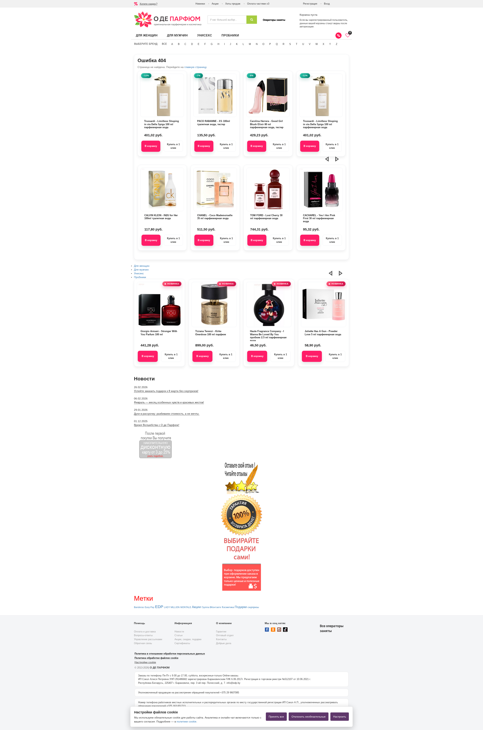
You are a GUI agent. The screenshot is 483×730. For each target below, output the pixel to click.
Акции (215, 3)
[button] (329, 160)
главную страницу (195, 67)
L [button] (243, 44)
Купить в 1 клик (173, 146)
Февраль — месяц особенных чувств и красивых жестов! (169, 402)
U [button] (303, 44)
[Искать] (251, 19)
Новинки (200, 3)
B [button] (179, 44)
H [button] (218, 44)
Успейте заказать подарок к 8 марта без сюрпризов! (166, 390)
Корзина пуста (308, 14)
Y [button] (330, 44)
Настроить (339, 716)
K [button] (237, 44)
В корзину (151, 146)
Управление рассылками (148, 639)
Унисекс (204, 35)
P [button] (270, 44)
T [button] (296, 44)
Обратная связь (143, 643)
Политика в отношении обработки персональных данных (170, 653)
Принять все (276, 716)
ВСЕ (164, 43)
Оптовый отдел (225, 635)
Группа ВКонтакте (211, 607)
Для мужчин (177, 35)
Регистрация (310, 3)
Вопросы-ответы (143, 635)
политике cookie (186, 721)
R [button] (283, 44)
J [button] (230, 44)
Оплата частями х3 (258, 3)
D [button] (192, 44)
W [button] (316, 44)
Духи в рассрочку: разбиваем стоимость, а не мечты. (166, 413)
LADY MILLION (172, 607)
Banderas (139, 607)
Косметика (228, 607)
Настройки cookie (145, 662)
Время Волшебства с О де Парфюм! (156, 424)
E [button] (198, 44)
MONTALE (185, 607)
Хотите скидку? (148, 3)
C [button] (185, 44)
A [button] (172, 44)
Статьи (178, 635)
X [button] (323, 44)
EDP (159, 606)
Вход (327, 3)
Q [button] (277, 44)
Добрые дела (223, 643)
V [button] (310, 44)
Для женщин (147, 35)
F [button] (205, 44)
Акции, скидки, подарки (188, 639)
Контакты (221, 639)
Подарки (241, 607)
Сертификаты (182, 643)
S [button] (290, 44)
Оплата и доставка (145, 631)
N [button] (257, 44)
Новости (179, 631)
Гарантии (221, 631)
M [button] (250, 44)
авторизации (307, 26)
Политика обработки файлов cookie (156, 658)
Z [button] (336, 44)
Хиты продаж (232, 3)
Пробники (230, 35)
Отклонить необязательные (308, 716)
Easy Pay (149, 607)
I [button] (224, 44)
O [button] (263, 44)
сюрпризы (253, 607)
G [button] (212, 44)
